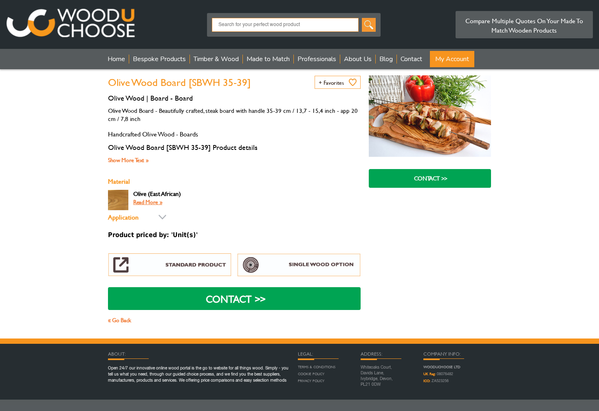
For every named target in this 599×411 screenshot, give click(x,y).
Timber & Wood (216, 59)
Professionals (316, 59)
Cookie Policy (311, 374)
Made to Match (268, 59)
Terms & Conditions (316, 367)
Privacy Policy (311, 381)
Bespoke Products (159, 59)
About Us (358, 59)
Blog (386, 59)
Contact (411, 59)
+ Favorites (331, 82)
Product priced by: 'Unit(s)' (153, 235)
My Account (452, 59)
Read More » (147, 202)
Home (116, 59)
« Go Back (119, 320)
